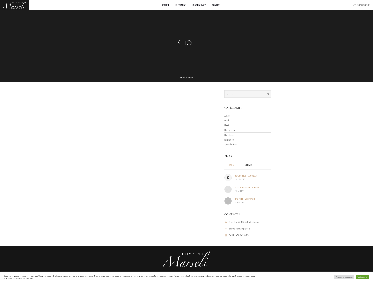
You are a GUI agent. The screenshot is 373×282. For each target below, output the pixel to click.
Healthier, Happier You (245, 199)
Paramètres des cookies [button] (344, 277)
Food (226, 120)
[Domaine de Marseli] (186, 260)
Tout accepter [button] (362, 277)
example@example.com (239, 228)
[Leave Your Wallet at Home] (228, 188)
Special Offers (230, 144)
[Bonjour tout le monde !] (228, 177)
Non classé (229, 134)
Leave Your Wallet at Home (247, 187)
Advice (227, 115)
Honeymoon (229, 130)
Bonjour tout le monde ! (246, 176)
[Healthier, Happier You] (228, 200)
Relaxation (229, 139)
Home (183, 77)
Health (227, 125)
